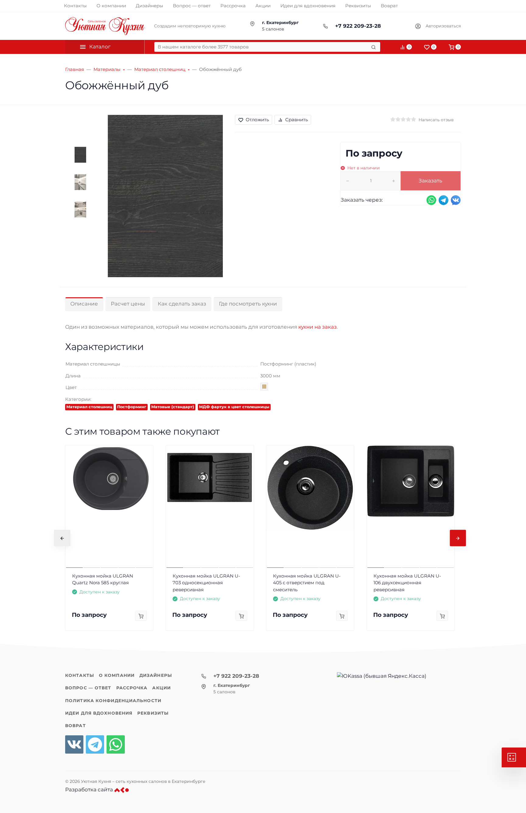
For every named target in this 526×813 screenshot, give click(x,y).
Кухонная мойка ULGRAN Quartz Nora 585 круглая (102, 579)
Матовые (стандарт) (172, 407)
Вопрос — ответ (88, 687)
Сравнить (296, 119)
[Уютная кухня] (104, 26)
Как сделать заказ (182, 304)
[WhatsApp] (116, 744)
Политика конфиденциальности (113, 700)
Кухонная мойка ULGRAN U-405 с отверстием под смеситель (307, 582)
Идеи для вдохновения (98, 713)
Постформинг (131, 407)
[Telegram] (95, 744)
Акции (161, 687)
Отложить (257, 119)
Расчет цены (128, 304)
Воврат (75, 725)
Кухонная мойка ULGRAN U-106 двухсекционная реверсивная (407, 582)
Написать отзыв (436, 119)
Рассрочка (132, 687)
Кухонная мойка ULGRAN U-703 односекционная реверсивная (206, 582)
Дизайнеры (155, 675)
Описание (84, 304)
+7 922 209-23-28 (358, 26)
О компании (117, 675)
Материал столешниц (89, 407)
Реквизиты (153, 713)
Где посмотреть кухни (248, 304)
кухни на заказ (317, 327)
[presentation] (62, 538)
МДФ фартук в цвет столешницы (234, 407)
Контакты (79, 675)
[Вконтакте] (74, 744)
